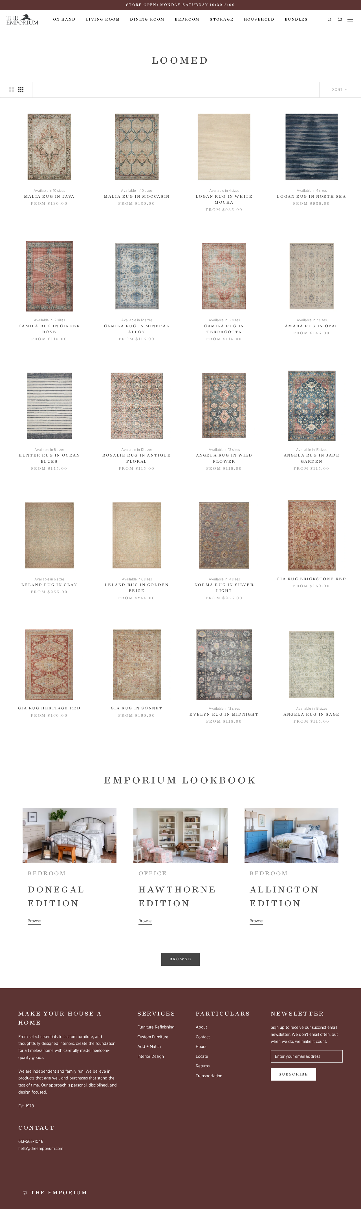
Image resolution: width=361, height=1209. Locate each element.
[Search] (329, 19)
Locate (202, 1056)
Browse (34, 920)
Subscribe (293, 1074)
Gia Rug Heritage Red (49, 708)
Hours (201, 1046)
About (201, 1027)
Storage (222, 19)
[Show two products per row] (11, 89)
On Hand (64, 19)
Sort (338, 89)
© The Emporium (55, 1193)
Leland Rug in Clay (49, 585)
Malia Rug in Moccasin (137, 196)
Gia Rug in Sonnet (137, 708)
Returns (203, 1065)
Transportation (209, 1075)
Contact (203, 1036)
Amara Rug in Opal (311, 326)
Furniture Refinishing (156, 1027)
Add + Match (149, 1046)
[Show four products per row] (20, 89)
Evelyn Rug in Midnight (224, 714)
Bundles (296, 19)
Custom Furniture (152, 1036)
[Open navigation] (350, 19)
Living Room (103, 19)
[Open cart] (340, 19)
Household (259, 19)
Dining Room (147, 19)
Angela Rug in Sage (311, 714)
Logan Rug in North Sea (311, 196)
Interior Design (150, 1056)
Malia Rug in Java (49, 196)
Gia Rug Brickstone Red (311, 579)
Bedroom (187, 19)
